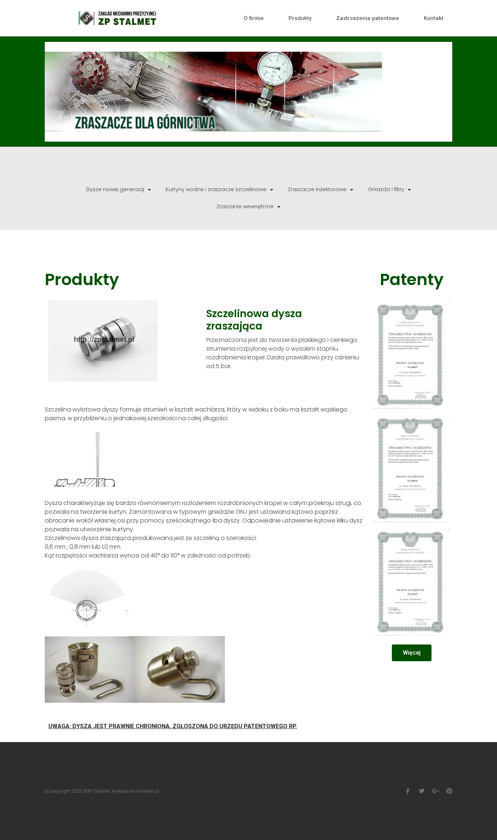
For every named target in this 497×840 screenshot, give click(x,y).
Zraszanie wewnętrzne (245, 206)
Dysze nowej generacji (115, 189)
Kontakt (434, 18)
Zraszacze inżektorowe (317, 189)
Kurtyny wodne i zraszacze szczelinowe (216, 189)
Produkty (300, 18)
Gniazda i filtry (386, 189)
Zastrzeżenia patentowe (367, 18)
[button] (412, 652)
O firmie (254, 18)
